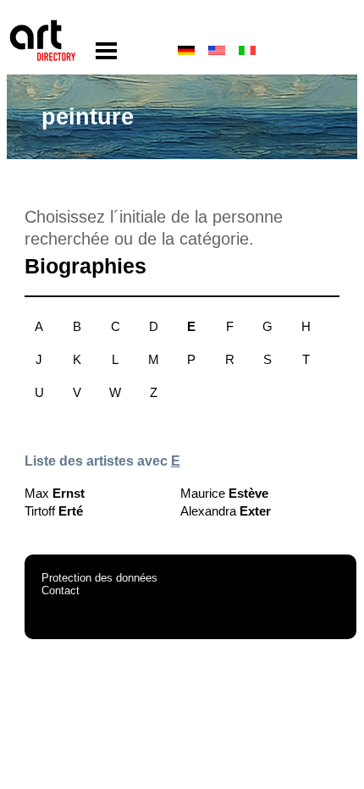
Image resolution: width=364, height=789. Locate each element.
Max (55, 493)
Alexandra (225, 511)
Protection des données (99, 577)
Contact (60, 590)
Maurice (224, 493)
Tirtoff (54, 511)
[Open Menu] (106, 51)
